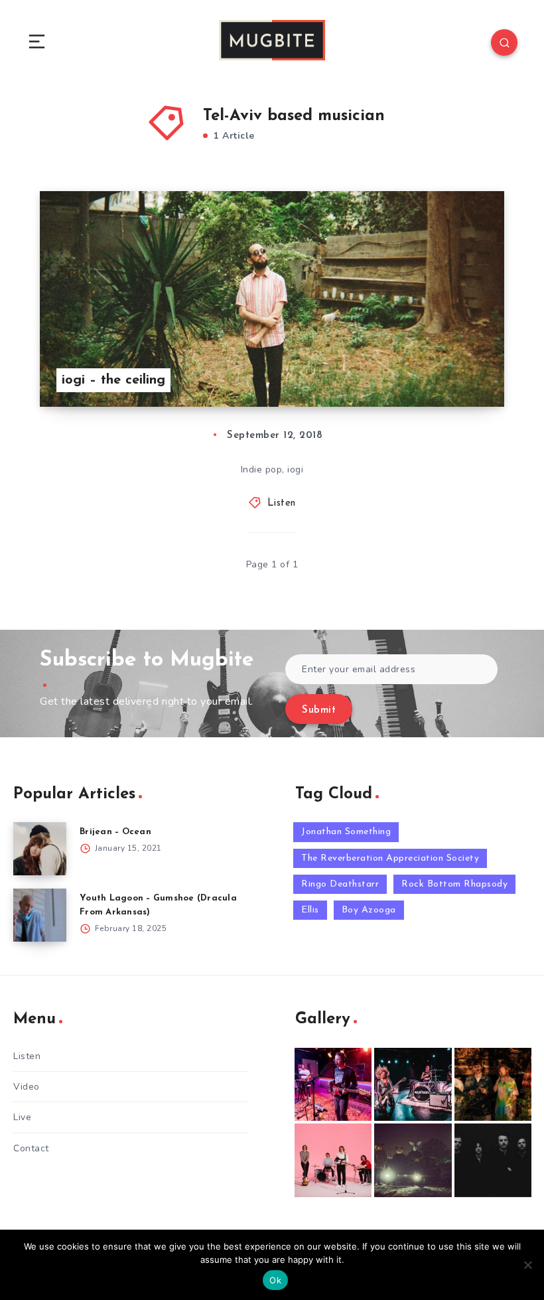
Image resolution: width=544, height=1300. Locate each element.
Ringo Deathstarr (340, 884)
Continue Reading (457, 369)
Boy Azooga (369, 910)
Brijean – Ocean (115, 832)
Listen (281, 503)
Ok (275, 1280)
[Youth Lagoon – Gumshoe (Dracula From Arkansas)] (39, 915)
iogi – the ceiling (113, 380)
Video (26, 1086)
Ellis (310, 910)
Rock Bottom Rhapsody (454, 884)
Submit (319, 710)
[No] (527, 1264)
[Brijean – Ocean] (39, 848)
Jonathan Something (346, 832)
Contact (31, 1148)
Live (22, 1117)
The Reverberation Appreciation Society (390, 858)
